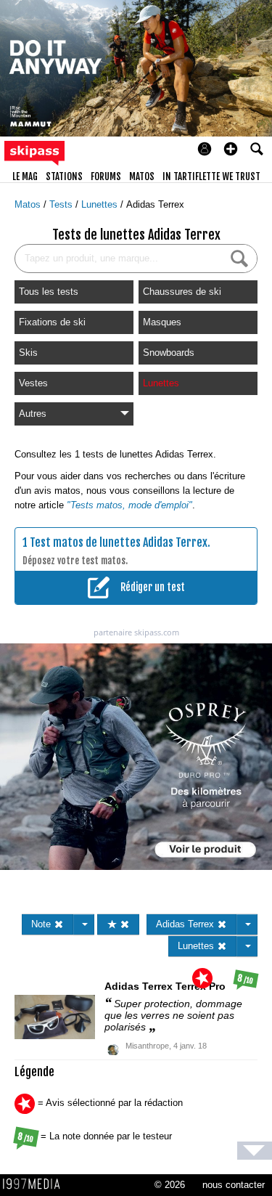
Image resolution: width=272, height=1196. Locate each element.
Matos (29, 204)
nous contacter (233, 1184)
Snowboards (168, 352)
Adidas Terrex (155, 204)
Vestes (33, 383)
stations (64, 176)
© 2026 (169, 1184)
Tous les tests (48, 291)
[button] (231, 149)
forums (106, 176)
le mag (25, 176)
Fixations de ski (52, 322)
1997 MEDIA (35, 1184)
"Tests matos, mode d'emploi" (129, 505)
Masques (162, 322)
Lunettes (100, 204)
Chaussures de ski (182, 291)
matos (141, 176)
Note (42, 924)
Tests (62, 204)
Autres (32, 413)
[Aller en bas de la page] (254, 1151)
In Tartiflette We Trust (211, 176)
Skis (28, 352)
